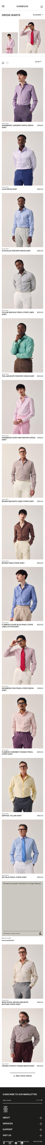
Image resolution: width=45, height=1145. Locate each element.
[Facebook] (6, 1143)
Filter (38, 62)
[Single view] (3, 63)
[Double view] (7, 63)
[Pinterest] (18, 1143)
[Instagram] (12, 1143)
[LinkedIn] (24, 1143)
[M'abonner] (39, 1100)
